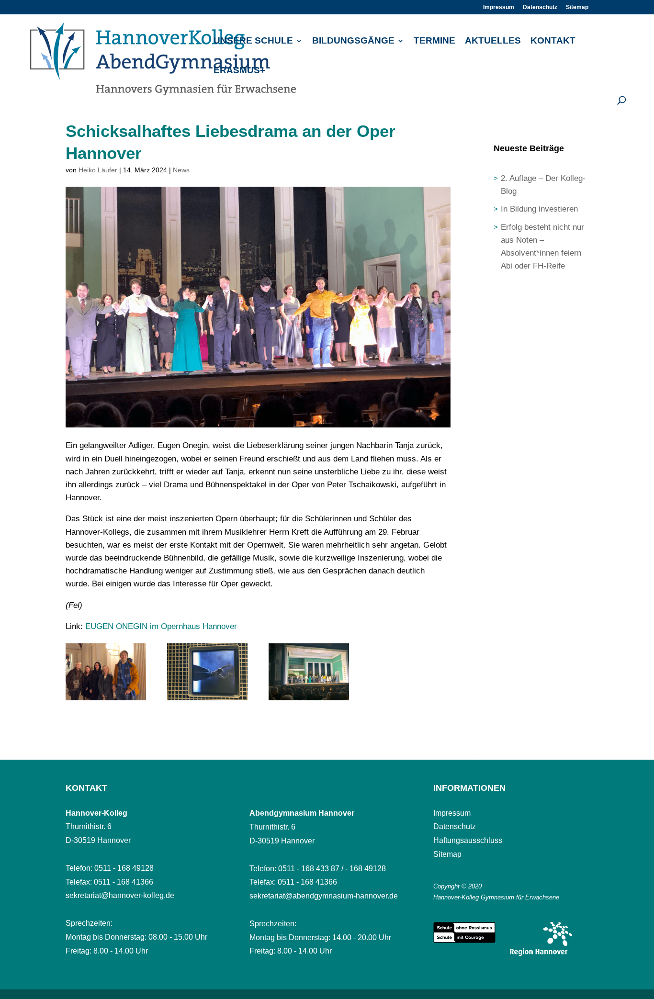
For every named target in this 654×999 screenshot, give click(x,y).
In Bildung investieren (539, 208)
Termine (434, 41)
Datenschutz (540, 7)
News (181, 170)
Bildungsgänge (353, 41)
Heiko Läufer (98, 170)
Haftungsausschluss (467, 840)
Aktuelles (493, 41)
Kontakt (552, 41)
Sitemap (577, 7)
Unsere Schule (253, 41)
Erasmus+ (239, 71)
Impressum (498, 7)
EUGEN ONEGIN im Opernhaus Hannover (161, 626)
